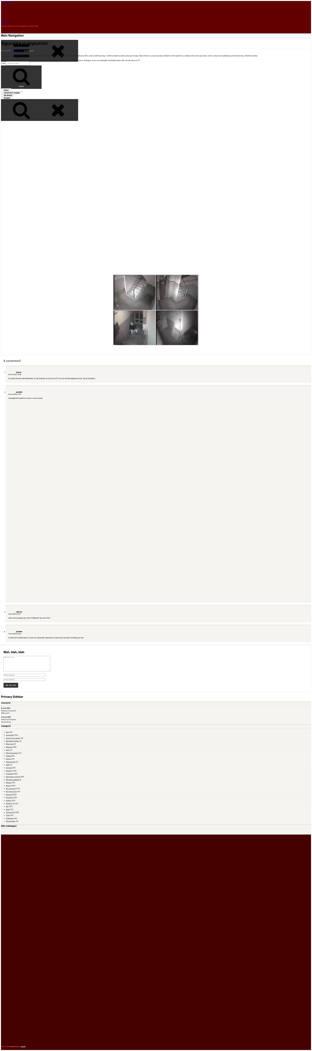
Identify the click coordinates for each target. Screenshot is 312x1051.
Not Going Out (11, 791)
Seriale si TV (10, 803)
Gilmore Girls (10, 762)
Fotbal (8, 756)
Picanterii (9, 797)
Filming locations (12, 753)
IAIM (7, 765)
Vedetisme (10, 818)
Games (8, 759)
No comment (11, 788)
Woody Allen (10, 821)
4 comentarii (29, 50)
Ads (7, 732)
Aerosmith (10, 735)
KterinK (8, 771)
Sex (7, 806)
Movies (8, 783)
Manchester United (13, 777)
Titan (8, 815)
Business (9, 747)
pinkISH (4, 22)
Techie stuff (10, 812)
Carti (7, 750)
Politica (8, 800)
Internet (9, 768)
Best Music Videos (12, 741)
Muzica (8, 786)
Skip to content (7, 2)
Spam (8, 809)
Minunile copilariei (12, 780)
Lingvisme (9, 774)
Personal (17, 50)
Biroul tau (9, 744)
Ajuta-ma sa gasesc (13, 738)
